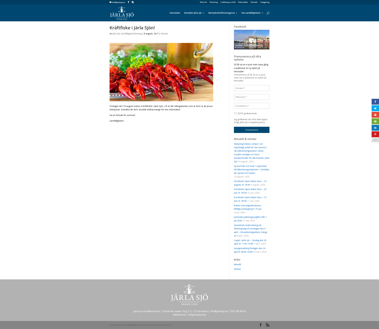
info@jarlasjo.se (219, 311)
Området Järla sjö (193, 13)
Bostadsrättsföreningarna (221, 13)
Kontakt (254, 2)
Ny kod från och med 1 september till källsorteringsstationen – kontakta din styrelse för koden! (251, 170)
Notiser (164, 33)
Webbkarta (179, 314)
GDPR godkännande (247, 113)
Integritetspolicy (197, 314)
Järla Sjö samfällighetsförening (127, 33)
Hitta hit (203, 2)
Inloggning (264, 2)
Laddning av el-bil (228, 2)
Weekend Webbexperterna (161, 325)
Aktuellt (237, 264)
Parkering (214, 2)
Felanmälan (243, 2)
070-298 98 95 (238, 311)
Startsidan (175, 13)
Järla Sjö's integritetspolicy (252, 122)
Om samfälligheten (251, 13)
